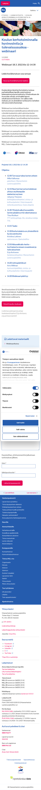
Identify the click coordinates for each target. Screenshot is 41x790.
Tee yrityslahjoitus (8, 674)
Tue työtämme (8, 588)
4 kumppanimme (13, 362)
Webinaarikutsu (12, 344)
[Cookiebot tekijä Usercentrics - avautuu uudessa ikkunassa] (29, 351)
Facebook (8, 644)
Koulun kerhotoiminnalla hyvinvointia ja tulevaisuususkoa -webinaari (17, 17)
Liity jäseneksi (6, 592)
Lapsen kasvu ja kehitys (9, 502)
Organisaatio (6, 562)
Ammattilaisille (8, 527)
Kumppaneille (7, 548)
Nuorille (5, 522)
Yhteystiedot (6, 581)
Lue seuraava (31, 493)
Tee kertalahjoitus (8, 669)
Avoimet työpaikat (8, 573)
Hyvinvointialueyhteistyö (10, 554)
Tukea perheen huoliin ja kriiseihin (13, 510)
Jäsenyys (5, 570)
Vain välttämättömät (20, 436)
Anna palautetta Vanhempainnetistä (14, 518)
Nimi (4, 463)
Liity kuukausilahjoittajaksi (11, 671)
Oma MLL (12, 634)
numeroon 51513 (27, 694)
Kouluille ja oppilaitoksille (10, 533)
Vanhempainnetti (9, 498)
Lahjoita (5, 3)
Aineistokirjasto (7, 544)
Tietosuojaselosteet (13, 760)
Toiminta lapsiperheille (9, 512)
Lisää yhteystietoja (8, 626)
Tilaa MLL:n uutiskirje (10, 657)
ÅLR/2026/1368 (8, 718)
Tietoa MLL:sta (8, 559)
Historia (4, 565)
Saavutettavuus (29, 760)
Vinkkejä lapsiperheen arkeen (11, 507)
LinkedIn (8, 648)
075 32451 (7, 622)
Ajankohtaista (17, 15)
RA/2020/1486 (7, 711)
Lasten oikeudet (7, 541)
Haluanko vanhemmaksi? (10, 515)
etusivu (5, 15)
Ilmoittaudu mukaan (12, 304)
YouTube (8, 653)
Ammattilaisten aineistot (10, 535)
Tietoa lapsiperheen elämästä (12, 504)
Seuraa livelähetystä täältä (15, 81)
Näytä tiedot (30, 416)
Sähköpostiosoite (8, 472)
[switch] (36, 394)
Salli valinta (20, 429)
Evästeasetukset (20, 763)
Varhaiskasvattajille (8, 530)
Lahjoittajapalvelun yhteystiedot (13, 630)
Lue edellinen (9, 493)
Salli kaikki (20, 423)
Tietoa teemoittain (8, 538)
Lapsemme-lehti (7, 576)
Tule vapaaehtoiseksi (9, 597)
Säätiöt (4, 578)
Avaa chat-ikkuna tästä (10, 752)
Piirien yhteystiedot (8, 584)
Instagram (8, 646)
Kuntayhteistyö (7, 552)
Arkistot (5, 568)
